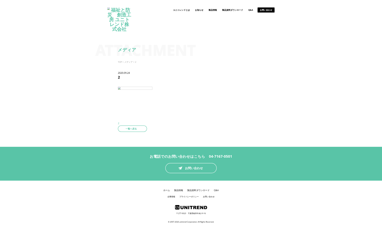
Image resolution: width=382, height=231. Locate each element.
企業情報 (171, 196)
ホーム (166, 190)
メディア (128, 62)
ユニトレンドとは (181, 9)
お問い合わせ (266, 9)
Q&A (250, 9)
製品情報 (213, 9)
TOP (120, 62)
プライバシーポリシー (189, 196)
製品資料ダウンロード (232, 9)
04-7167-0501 (220, 156)
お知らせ (199, 9)
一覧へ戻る (131, 128)
